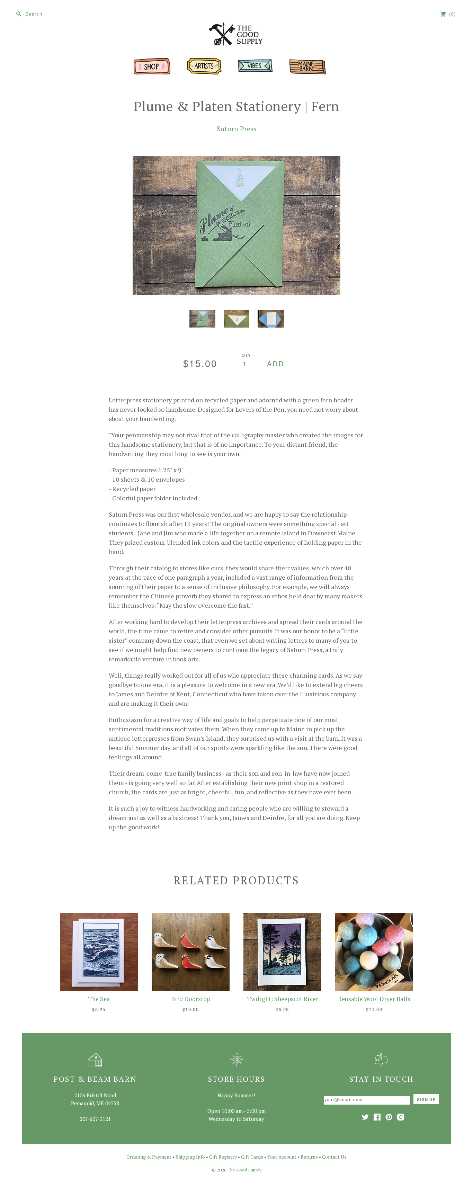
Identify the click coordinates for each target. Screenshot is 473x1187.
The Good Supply (244, 1170)
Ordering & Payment (148, 1156)
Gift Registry (223, 1156)
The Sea (99, 999)
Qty (246, 355)
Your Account (281, 1156)
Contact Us (334, 1156)
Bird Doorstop (190, 999)
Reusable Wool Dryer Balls (374, 999)
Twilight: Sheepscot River (282, 999)
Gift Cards (252, 1156)
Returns (309, 1156)
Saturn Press (237, 128)
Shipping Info (190, 1156)
